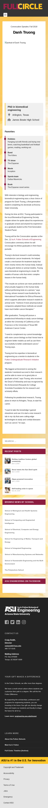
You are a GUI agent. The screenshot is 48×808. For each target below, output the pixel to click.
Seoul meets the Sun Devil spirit (24, 470)
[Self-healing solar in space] (8, 490)
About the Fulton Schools (15, 739)
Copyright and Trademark (13, 767)
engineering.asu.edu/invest (26, 716)
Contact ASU (8, 803)
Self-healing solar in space (22, 489)
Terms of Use (9, 785)
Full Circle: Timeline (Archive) (16, 751)
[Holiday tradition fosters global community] (8, 461)
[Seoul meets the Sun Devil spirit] (8, 471)
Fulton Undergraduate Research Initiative (22, 360)
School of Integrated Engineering (18, 548)
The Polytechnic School (14, 570)
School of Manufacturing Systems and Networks (24, 554)
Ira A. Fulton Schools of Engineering (26, 239)
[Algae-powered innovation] (8, 481)
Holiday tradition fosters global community (24, 460)
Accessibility (8, 773)
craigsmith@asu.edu (13, 646)
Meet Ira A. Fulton (12, 745)
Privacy (6, 779)
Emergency (8, 797)
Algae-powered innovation (22, 479)
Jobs (5, 791)
